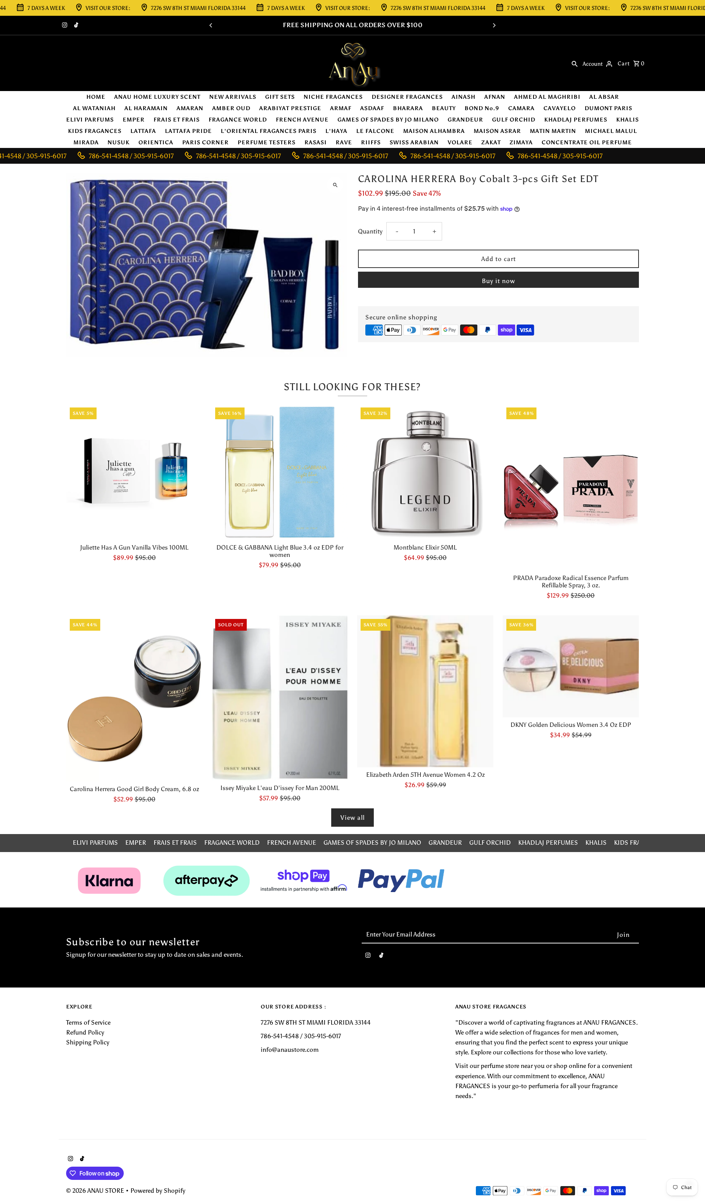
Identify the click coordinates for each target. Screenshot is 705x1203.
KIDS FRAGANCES (95, 131)
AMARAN (190, 108)
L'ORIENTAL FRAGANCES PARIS (269, 131)
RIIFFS (371, 142)
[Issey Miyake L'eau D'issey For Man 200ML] (280, 697)
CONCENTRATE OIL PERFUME (587, 142)
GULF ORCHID (513, 119)
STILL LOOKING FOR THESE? (352, 387)
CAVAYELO (559, 108)
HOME (95, 97)
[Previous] (211, 25)
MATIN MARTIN (553, 131)
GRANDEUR (465, 119)
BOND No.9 (481, 108)
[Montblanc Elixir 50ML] (425, 472)
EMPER (134, 119)
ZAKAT (491, 142)
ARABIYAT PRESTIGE (290, 108)
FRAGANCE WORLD (238, 119)
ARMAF (340, 108)
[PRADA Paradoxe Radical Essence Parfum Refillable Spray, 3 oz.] (571, 487)
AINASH (464, 97)
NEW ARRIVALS (232, 97)
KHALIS (627, 119)
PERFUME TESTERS (267, 142)
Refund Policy (85, 1032)
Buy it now (498, 281)
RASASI (315, 142)
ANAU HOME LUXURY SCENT (157, 97)
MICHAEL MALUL (611, 131)
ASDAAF (372, 108)
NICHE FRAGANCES (333, 97)
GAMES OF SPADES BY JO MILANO (388, 119)
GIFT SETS (280, 97)
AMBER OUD (231, 108)
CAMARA (521, 108)
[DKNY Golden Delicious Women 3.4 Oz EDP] (571, 666)
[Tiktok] (75, 25)
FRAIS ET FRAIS (176, 119)
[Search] (574, 63)
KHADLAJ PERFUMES (575, 119)
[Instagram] (63, 25)
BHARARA (408, 108)
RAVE (344, 142)
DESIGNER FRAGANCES (407, 97)
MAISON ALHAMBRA (434, 131)
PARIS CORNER (205, 142)
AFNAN (494, 97)
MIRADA (86, 142)
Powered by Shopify (157, 1190)
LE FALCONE (375, 131)
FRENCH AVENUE (302, 119)
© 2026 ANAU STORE (96, 1190)
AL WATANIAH (94, 108)
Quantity (370, 231)
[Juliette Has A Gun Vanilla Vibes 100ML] (134, 472)
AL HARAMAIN (146, 108)
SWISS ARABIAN (414, 142)
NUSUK (119, 142)
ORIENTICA (155, 142)
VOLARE (460, 142)
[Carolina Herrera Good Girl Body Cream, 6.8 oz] (134, 698)
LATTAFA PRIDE (188, 131)
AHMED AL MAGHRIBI (547, 97)
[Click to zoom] (335, 185)
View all (352, 817)
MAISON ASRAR (497, 131)
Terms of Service (88, 1022)
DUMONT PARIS (608, 108)
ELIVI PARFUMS (90, 119)
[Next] (493, 25)
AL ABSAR (604, 97)
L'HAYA (336, 131)
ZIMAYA (521, 142)
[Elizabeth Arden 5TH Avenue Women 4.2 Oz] (425, 691)
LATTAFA (143, 131)
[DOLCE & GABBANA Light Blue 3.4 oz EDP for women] (280, 472)
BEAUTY (444, 108)
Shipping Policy (87, 1042)
